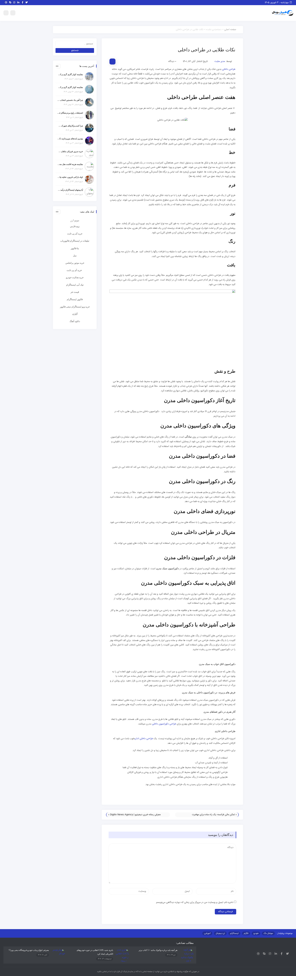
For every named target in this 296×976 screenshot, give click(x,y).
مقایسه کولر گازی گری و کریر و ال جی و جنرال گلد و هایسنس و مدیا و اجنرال (70, 74)
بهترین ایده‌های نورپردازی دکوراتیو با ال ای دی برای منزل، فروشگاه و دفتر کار (70, 138)
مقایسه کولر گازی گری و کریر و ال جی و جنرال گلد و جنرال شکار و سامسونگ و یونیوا (70, 87)
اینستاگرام (234, 933)
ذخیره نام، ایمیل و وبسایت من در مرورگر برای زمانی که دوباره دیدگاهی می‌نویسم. (194, 902)
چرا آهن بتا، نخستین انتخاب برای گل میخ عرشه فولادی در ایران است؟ (70, 100)
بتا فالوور (75, 248)
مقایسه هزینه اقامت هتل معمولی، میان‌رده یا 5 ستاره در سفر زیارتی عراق (70, 164)
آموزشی (207, 933)
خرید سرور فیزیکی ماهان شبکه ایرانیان (70, 151)
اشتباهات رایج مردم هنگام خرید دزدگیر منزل (70, 113)
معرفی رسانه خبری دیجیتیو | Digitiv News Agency (135, 815)
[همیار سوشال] (282, 13)
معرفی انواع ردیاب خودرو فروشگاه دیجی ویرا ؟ (29, 950)
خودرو (256, 933)
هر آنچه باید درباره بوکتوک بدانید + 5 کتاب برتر (158, 950)
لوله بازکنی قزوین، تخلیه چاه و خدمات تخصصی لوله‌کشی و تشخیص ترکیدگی (70, 177)
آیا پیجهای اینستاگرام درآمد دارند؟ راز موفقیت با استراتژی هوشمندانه (70, 190)
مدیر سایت (219, 61)
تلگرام (246, 933)
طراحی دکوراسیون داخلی (164, 724)
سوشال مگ (268, 933)
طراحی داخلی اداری (144, 739)
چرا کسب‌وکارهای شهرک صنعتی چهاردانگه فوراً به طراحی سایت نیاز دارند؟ (70, 126)
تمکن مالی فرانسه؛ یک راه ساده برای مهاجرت (213, 815)
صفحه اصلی (230, 30)
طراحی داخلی (228, 69)
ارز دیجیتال (220, 933)
